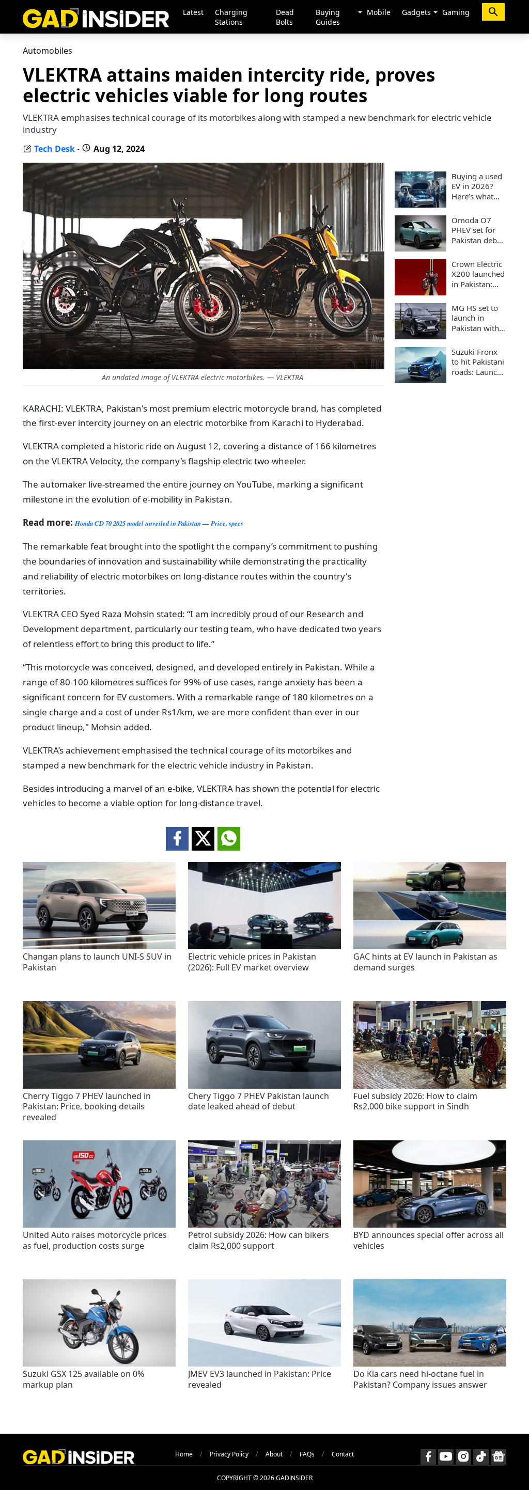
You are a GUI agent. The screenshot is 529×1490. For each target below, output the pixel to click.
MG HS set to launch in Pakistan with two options (475, 318)
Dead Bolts (285, 17)
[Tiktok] (481, 1457)
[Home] (96, 17)
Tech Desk (54, 148)
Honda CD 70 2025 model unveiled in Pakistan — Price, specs (159, 523)
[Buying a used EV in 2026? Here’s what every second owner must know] (420, 204)
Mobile (379, 12)
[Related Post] (99, 946)
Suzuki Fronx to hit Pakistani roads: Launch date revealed (478, 362)
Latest (193, 12)
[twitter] (203, 839)
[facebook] (177, 839)
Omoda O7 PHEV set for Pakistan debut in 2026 (478, 230)
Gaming (456, 12)
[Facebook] (428, 1457)
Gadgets (416, 12)
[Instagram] (463, 1457)
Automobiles (47, 50)
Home (184, 1454)
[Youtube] (446, 1457)
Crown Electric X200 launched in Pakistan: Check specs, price (478, 274)
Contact (343, 1454)
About (274, 1454)
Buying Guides (328, 17)
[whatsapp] (228, 839)
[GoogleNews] (498, 1457)
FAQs (307, 1454)
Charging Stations (231, 17)
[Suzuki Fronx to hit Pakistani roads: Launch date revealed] (420, 380)
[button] (360, 13)
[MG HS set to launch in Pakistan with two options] (420, 336)
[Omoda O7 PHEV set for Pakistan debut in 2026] (420, 248)
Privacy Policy (229, 1454)
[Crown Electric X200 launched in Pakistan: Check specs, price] (420, 292)
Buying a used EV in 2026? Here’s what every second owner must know (477, 186)
